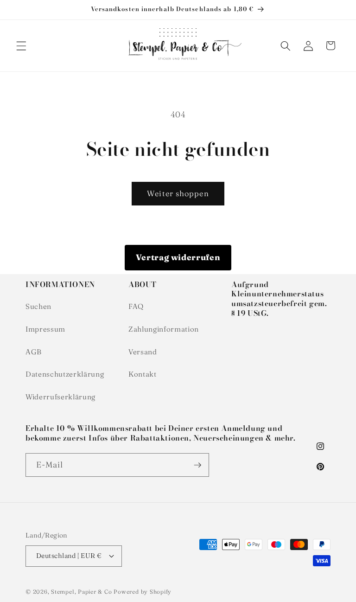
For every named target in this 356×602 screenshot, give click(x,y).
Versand (142, 351)
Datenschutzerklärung (64, 374)
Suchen (38, 306)
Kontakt (142, 374)
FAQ (136, 306)
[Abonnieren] (197, 465)
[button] (21, 45)
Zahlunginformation (163, 329)
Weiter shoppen (178, 193)
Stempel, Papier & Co (81, 591)
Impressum (45, 329)
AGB (33, 351)
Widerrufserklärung (60, 396)
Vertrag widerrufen (178, 257)
